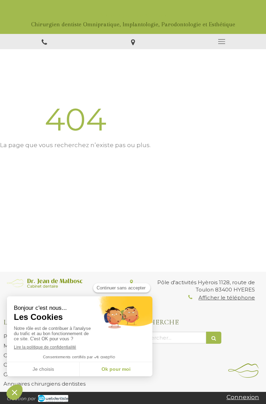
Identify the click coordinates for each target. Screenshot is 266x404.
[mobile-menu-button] (221, 41)
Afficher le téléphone (226, 297)
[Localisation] (133, 41)
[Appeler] (44, 41)
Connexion (243, 397)
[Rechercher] (213, 338)
